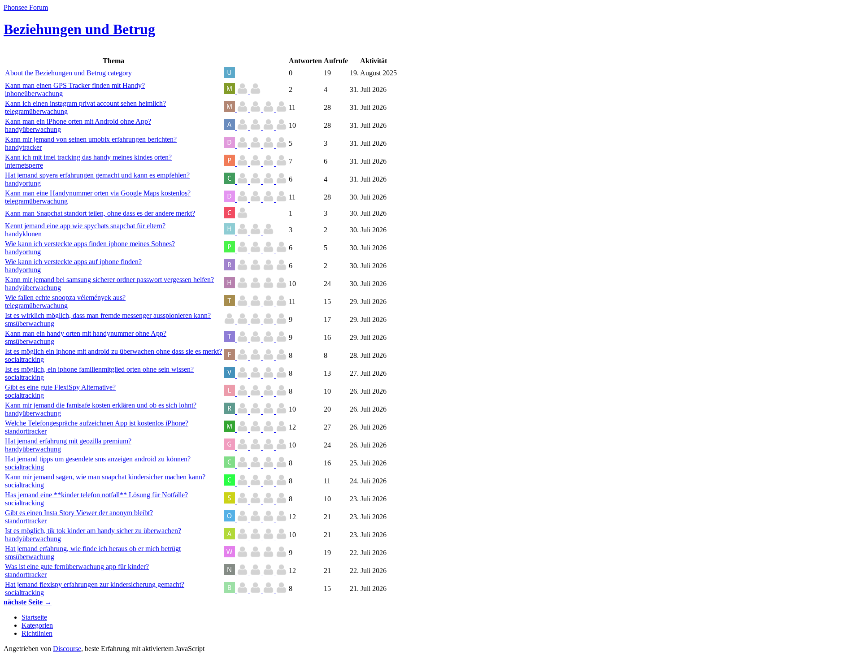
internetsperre (24, 165)
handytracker (23, 147)
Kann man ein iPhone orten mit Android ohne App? (78, 121)
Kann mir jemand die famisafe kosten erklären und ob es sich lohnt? (100, 405)
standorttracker (26, 431)
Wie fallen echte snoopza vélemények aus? (65, 297)
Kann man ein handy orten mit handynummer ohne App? (85, 333)
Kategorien (37, 625)
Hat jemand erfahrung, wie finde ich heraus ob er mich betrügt (93, 548)
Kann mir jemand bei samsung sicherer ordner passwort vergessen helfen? (109, 279)
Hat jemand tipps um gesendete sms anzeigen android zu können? (98, 459)
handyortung (23, 183)
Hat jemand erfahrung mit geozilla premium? (68, 441)
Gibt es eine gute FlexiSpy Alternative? (60, 387)
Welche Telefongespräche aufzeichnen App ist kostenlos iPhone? (96, 423)
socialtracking (24, 359)
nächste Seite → (28, 602)
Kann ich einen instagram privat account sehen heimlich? (85, 103)
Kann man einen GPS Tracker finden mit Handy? (75, 85)
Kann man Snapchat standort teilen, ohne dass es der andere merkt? (100, 213)
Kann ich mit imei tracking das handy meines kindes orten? (88, 157)
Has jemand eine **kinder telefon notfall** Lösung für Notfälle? (96, 495)
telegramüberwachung (36, 111)
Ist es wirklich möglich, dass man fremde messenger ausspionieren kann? (108, 315)
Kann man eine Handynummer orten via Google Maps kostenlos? (98, 193)
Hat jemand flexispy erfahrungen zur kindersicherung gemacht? (94, 584)
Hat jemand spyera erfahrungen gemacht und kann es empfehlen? (97, 175)
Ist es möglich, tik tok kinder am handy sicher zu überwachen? (93, 530)
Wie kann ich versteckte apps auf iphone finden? (73, 261)
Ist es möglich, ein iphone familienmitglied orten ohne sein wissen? (99, 369)
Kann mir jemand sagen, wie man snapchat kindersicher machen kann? (105, 477)
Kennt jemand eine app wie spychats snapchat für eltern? (85, 226)
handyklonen (23, 234)
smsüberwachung (29, 323)
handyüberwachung (33, 129)
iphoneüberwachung (34, 93)
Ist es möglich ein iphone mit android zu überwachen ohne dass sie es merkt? (113, 351)
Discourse (67, 648)
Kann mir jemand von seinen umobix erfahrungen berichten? (91, 139)
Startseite (34, 617)
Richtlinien (37, 633)
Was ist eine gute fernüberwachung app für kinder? (77, 566)
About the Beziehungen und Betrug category (68, 73)
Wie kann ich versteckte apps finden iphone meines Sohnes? (90, 244)
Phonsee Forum (26, 7)
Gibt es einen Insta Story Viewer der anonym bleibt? (79, 513)
